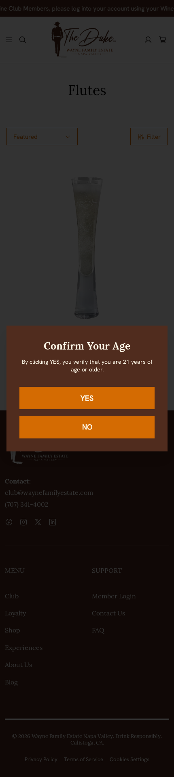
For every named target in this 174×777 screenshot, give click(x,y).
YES (87, 398)
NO (87, 427)
